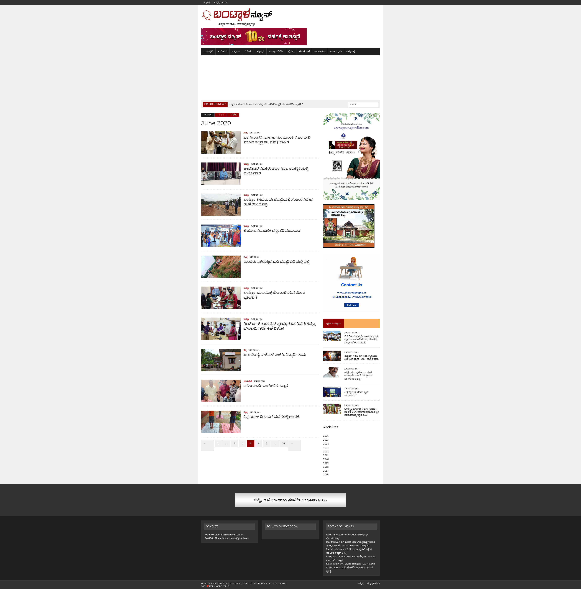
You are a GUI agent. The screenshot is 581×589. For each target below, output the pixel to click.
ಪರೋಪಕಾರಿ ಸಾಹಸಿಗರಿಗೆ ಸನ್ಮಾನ (266, 385)
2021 (326, 455)
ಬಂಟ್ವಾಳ (246, 164)
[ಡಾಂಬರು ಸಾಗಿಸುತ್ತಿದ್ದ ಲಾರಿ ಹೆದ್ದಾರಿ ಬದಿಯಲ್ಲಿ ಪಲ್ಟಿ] (221, 275)
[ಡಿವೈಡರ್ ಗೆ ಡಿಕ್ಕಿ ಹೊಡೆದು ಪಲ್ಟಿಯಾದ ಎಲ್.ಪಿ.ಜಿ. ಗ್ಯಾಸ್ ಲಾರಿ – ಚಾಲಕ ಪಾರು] (332, 358)
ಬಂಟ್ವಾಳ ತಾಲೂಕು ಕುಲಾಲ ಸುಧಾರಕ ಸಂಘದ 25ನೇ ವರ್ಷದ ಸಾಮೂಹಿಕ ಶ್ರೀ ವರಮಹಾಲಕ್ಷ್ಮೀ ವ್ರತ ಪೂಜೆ (361, 412)
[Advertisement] (290, 77)
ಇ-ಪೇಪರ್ (222, 51)
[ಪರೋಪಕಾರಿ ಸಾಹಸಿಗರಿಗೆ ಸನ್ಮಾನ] (221, 399)
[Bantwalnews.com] (290, 17)
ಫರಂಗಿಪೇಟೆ (248, 381)
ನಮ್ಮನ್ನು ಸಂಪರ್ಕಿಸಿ (220, 2)
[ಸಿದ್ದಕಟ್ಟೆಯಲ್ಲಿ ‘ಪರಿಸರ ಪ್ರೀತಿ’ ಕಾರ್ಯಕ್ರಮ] (332, 395)
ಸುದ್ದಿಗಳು (236, 51)
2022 (326, 451)
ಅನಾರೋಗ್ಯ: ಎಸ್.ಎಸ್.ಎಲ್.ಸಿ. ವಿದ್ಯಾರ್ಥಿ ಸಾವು (275, 354)
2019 (326, 463)
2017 (326, 470)
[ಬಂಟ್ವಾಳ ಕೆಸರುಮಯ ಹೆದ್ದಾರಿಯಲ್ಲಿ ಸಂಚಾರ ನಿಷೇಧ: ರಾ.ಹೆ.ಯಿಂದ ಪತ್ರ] (221, 213)
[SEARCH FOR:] (363, 104)
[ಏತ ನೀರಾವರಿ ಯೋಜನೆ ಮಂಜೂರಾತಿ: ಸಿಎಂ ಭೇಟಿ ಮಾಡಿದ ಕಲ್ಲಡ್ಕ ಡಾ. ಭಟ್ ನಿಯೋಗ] (221, 151)
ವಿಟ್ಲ (245, 350)
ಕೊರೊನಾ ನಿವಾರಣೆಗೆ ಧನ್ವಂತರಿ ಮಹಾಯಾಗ (272, 230)
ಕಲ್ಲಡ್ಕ (246, 133)
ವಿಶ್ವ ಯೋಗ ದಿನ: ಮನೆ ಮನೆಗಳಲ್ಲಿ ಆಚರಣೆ (272, 416)
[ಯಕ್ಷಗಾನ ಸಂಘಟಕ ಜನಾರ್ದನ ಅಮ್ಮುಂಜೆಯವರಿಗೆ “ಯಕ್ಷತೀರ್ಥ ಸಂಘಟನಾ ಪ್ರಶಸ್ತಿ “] (332, 375)
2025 (326, 439)
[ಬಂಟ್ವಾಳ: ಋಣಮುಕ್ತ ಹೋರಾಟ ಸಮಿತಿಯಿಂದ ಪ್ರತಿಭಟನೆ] (221, 306)
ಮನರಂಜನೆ (304, 51)
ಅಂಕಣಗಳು (319, 51)
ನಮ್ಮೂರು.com (276, 51)
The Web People (220, 586)
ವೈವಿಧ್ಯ (291, 51)
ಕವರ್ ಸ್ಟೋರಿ (336, 51)
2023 (326, 447)
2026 (326, 435)
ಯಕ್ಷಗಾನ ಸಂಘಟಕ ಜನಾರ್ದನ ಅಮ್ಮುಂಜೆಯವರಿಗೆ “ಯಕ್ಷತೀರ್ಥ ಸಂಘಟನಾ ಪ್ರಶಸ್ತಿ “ (358, 375)
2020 (326, 459)
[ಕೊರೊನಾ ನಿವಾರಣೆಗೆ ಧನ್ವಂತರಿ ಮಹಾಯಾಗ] (221, 244)
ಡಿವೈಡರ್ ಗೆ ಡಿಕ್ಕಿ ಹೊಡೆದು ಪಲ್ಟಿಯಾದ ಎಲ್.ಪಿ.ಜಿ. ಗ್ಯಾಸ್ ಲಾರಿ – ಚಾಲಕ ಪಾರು (361, 357)
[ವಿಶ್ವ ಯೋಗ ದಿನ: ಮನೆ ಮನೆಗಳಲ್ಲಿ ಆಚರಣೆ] (221, 430)
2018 (326, 466)
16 (283, 443)
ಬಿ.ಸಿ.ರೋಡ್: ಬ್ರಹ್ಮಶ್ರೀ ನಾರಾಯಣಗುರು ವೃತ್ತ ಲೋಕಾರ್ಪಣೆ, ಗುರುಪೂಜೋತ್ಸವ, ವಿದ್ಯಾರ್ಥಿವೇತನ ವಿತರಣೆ (361, 339)
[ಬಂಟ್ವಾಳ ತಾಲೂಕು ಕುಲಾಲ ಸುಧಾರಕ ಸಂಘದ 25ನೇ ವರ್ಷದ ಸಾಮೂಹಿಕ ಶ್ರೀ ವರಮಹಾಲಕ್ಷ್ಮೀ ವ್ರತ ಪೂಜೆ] (332, 411)
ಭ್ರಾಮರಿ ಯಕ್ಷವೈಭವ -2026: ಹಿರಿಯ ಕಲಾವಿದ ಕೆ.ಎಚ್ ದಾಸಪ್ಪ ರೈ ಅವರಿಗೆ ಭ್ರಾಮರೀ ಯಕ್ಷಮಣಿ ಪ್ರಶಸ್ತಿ (350, 567)
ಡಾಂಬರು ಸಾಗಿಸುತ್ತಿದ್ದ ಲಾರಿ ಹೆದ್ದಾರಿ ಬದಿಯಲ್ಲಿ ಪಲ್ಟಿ (276, 261)
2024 (326, 443)
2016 (326, 474)
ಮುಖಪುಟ (208, 51)
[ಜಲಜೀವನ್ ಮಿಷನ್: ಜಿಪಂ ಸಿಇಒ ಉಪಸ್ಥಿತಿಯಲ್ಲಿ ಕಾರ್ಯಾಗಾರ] (221, 182)
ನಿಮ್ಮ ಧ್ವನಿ (259, 51)
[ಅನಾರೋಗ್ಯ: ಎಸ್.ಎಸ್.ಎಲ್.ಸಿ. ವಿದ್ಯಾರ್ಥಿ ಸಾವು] (221, 368)
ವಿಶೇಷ (248, 51)
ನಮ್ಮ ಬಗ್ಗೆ (207, 2)
